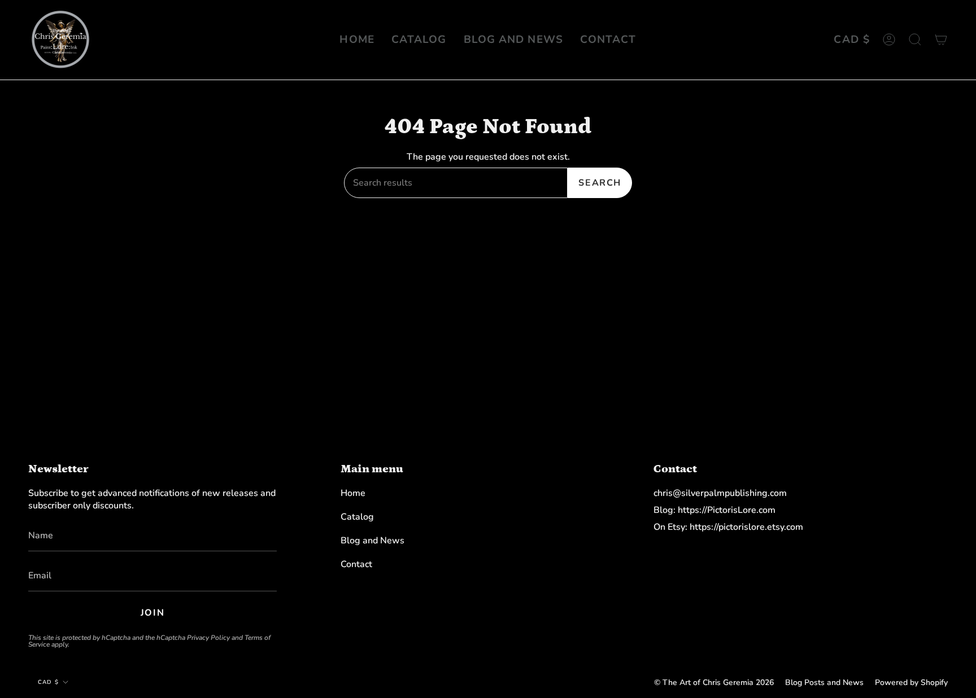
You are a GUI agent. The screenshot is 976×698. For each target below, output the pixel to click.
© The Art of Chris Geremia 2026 (714, 682)
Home (353, 493)
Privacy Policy (208, 637)
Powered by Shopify (911, 682)
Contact (356, 564)
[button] (915, 40)
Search (599, 183)
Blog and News (372, 540)
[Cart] (941, 40)
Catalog (357, 517)
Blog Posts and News (824, 682)
